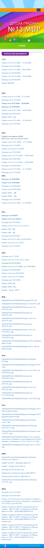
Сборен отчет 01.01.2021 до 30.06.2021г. (17, 239)
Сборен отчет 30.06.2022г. (11, 189)
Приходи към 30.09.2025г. (11, 79)
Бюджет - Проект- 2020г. (11, 290)
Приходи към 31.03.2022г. (11, 199)
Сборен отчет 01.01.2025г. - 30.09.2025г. (17, 76)
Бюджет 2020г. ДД (8, 283)
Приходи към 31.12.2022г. (11, 145)
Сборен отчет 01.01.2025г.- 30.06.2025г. (16, 69)
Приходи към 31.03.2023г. (11, 152)
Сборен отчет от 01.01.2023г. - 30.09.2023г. (18, 162)
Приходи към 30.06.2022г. (11, 186)
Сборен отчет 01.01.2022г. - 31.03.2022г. (17, 203)
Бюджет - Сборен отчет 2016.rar (13, 466)
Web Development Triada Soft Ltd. (29, 546)
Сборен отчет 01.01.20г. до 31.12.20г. (16, 259)
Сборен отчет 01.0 (8, 110)
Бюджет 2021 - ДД (8, 232)
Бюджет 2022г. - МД (9, 196)
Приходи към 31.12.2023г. (11, 172)
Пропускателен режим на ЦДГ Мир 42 (16, 476)
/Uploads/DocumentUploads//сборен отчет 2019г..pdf (21, 303)
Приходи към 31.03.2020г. (11, 280)
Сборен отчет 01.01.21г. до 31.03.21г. (16, 225)
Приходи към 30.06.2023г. (11, 159)
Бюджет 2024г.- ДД (9, 117)
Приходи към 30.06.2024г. (11, 113)
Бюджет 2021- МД (8, 229)
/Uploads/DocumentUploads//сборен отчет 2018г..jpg (21, 398)
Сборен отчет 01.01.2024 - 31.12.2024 (16, 96)
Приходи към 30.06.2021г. (11, 236)
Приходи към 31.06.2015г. (11, 495)
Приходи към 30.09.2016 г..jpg (13, 469)
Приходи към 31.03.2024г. (11, 124)
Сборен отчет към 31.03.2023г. (13, 149)
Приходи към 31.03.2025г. (11, 66)
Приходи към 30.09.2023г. (11, 165)
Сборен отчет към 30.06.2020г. (13, 273)
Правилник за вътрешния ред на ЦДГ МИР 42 (19, 473)
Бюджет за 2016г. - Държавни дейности (16, 463)
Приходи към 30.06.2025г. (11, 73)
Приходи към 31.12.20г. (10, 256)
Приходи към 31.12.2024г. (11, 100)
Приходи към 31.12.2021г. (11, 246)
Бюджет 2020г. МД (8, 286)
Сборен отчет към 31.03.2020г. (13, 276)
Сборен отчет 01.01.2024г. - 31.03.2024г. (17, 120)
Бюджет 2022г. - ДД (9, 193)
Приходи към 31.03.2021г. (11, 222)
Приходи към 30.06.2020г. (11, 270)
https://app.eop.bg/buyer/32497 (17, 138)
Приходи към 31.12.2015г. (11, 492)
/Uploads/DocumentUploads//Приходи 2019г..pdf (19, 300)
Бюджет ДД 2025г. (8, 83)
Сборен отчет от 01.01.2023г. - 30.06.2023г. (18, 155)
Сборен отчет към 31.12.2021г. (13, 242)
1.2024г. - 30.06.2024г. (23, 110)
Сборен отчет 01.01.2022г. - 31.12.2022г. (17, 142)
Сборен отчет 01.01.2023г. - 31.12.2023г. (17, 169)
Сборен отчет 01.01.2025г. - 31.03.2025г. (17, 63)
